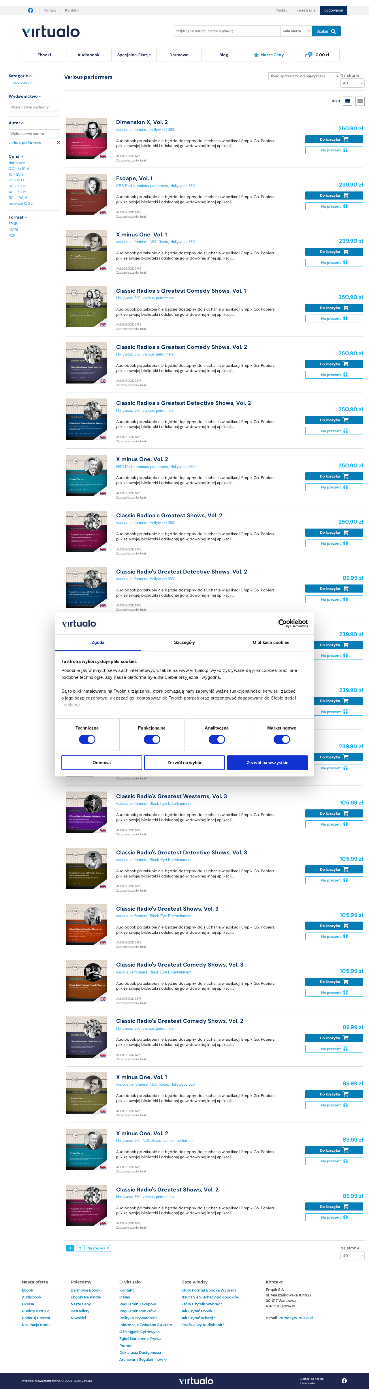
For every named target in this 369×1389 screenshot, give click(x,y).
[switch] (152, 739)
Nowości (78, 1318)
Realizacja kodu (36, 1325)
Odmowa (102, 762)
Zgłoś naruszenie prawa (140, 1339)
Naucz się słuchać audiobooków (210, 1297)
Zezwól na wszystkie (267, 762)
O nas (124, 1297)
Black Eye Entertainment (170, 803)
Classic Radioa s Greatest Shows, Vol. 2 (169, 515)
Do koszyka (330, 139)
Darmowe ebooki (86, 1290)
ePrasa (28, 1304)
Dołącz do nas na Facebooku (311, 1381)
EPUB (13, 223)
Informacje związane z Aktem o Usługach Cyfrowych (145, 1328)
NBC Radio (159, 242)
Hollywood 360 (162, 129)
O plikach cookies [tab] (271, 642)
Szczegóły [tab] (184, 642)
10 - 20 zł (16, 174)
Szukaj (323, 31)
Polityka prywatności (138, 1318)
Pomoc (50, 10)
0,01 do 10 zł (19, 168)
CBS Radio (125, 186)
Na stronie (349, 75)
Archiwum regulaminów (141, 1359)
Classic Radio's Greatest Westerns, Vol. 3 (171, 796)
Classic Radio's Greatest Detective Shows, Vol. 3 (181, 852)
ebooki (28, 1290)
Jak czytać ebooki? (198, 1311)
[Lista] (347, 101)
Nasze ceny (272, 54)
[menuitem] (44, 55)
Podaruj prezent (36, 1318)
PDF (12, 235)
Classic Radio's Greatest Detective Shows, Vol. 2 (181, 571)
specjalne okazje (134, 54)
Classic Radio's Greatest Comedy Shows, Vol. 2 (179, 1021)
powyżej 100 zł (21, 203)
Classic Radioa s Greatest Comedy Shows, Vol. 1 (181, 290)
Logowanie (333, 10)
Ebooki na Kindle (86, 1297)
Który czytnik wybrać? (201, 1304)
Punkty (281, 10)
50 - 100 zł (18, 197)
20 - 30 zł (17, 180)
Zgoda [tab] (98, 642)
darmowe (179, 54)
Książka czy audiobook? (202, 1325)
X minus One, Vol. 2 (142, 459)
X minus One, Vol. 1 (141, 234)
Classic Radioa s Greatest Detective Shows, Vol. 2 (183, 403)
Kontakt (72, 10)
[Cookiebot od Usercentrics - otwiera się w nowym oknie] (282, 623)
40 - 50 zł (17, 191)
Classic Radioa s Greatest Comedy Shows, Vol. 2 (181, 347)
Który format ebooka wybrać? (208, 1290)
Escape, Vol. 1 (134, 178)
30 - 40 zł (17, 186)
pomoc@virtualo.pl (295, 1318)
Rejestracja (305, 10)
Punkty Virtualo (36, 1311)
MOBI (13, 229)
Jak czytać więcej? (198, 1318)
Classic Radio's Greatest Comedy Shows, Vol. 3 (180, 964)
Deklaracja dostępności (140, 1352)
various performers (25, 142)
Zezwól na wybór (184, 762)
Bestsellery (80, 1311)
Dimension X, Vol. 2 (142, 122)
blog (223, 54)
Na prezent (331, 150)
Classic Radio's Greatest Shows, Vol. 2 (167, 1189)
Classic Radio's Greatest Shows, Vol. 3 (167, 908)
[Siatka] (360, 101)
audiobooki (22, 82)
